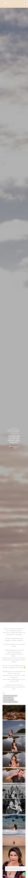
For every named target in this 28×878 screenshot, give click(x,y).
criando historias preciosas (10, 695)
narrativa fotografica (8, 700)
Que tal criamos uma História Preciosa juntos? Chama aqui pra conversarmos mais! (14, 868)
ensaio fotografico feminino (10, 702)
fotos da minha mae (8, 697)
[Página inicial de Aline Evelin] (5, 4)
